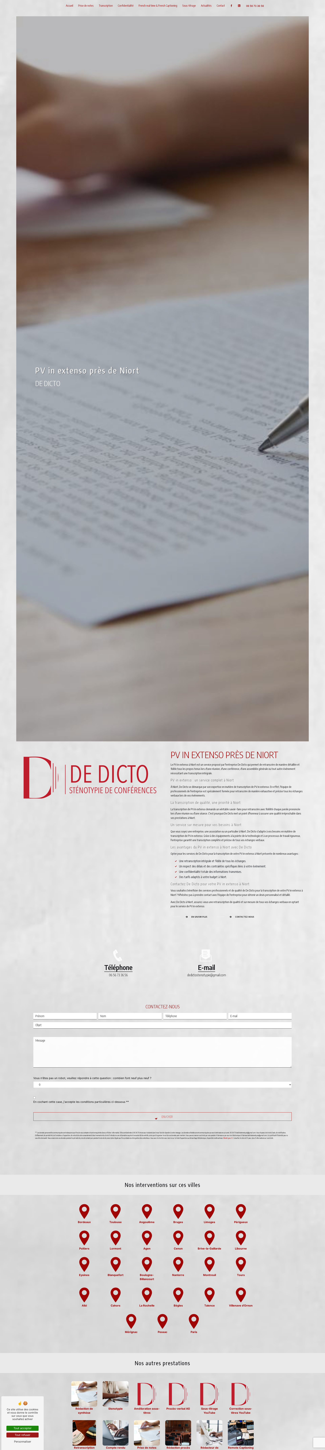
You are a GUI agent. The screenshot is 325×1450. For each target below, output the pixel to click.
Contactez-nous (244, 916)
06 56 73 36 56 (255, 5)
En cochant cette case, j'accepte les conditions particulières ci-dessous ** (81, 1101)
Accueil (69, 5)
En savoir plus (199, 916)
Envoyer (167, 1117)
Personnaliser (22, 1441)
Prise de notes (86, 5)
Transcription (106, 5)
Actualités (206, 5)
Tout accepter (22, 1428)
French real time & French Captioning (158, 5)
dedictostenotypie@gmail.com (206, 975)
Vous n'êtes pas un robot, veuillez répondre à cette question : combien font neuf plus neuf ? (92, 1078)
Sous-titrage (189, 5)
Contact (221, 5)
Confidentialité (126, 5)
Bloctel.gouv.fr (228, 1138)
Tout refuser (22, 1435)
